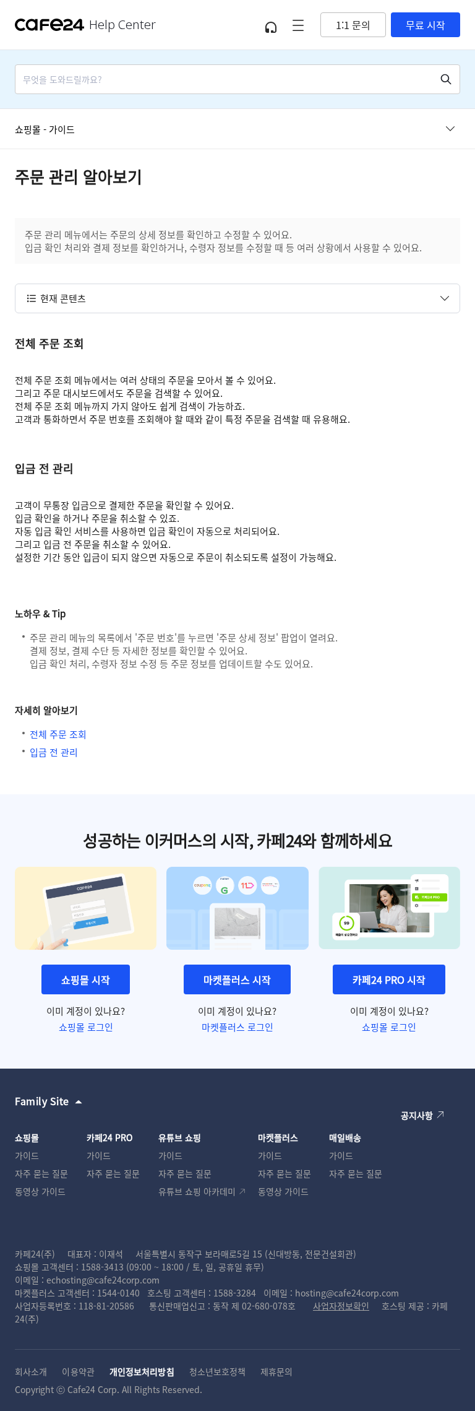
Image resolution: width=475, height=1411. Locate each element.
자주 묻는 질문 (41, 1173)
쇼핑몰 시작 (85, 979)
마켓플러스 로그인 (237, 1026)
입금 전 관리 (54, 751)
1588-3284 (234, 1293)
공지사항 (417, 1115)
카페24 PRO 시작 (389, 979)
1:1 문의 (353, 24)
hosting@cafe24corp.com (347, 1293)
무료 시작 (425, 24)
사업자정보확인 (341, 1306)
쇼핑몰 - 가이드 (45, 129)
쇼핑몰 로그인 (86, 1026)
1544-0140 (118, 1293)
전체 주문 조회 (58, 733)
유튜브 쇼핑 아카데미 (197, 1191)
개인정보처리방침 (141, 1371)
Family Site (42, 1100)
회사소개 (31, 1371)
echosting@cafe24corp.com (103, 1280)
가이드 (27, 1155)
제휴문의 (276, 1371)
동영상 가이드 (40, 1191)
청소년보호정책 (217, 1371)
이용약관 (78, 1371)
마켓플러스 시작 (237, 979)
